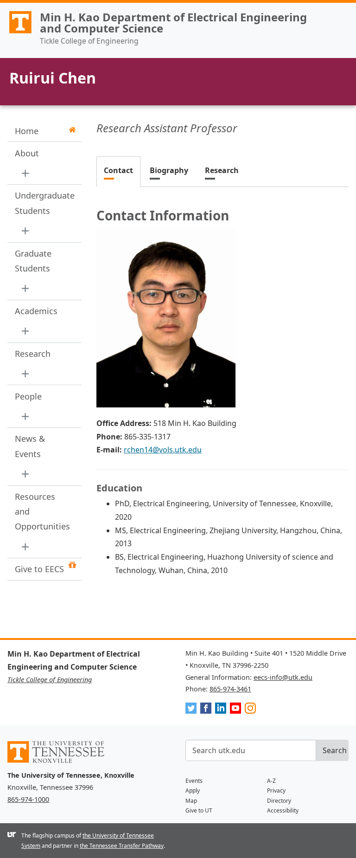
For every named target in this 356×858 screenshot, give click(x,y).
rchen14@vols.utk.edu (163, 450)
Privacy (276, 790)
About (27, 153)
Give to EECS (39, 568)
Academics (36, 310)
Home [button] (26, 130)
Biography (169, 170)
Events (194, 781)
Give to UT (198, 810)
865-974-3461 (230, 688)
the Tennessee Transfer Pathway (122, 846)
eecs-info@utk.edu (283, 677)
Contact (118, 170)
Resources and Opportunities (41, 511)
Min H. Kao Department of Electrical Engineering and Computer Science (173, 22)
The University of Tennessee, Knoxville (16, 33)
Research (33, 353)
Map (191, 801)
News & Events (30, 446)
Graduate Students (33, 261)
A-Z (271, 781)
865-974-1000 (28, 799)
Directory (279, 801)
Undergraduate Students (41, 203)
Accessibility (283, 810)
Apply (192, 790)
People (28, 396)
